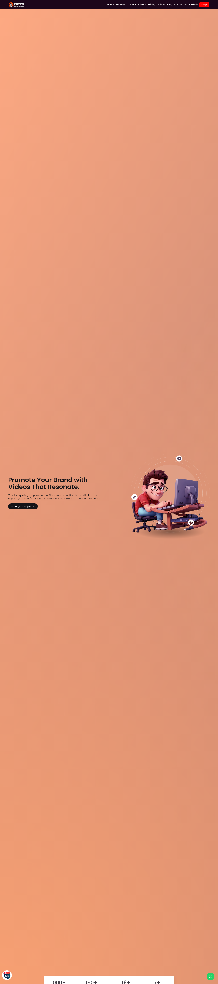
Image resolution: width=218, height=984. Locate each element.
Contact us (180, 4)
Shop (204, 4)
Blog (169, 4)
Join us (161, 4)
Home (110, 4)
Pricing (151, 4)
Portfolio (193, 4)
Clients (142, 4)
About (132, 4)
